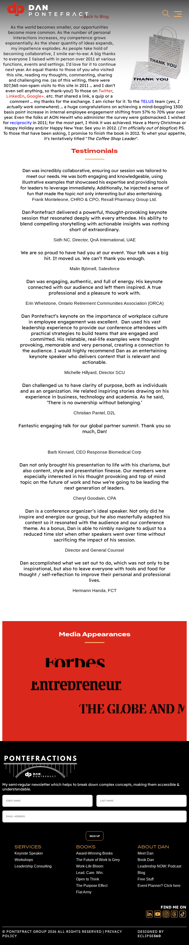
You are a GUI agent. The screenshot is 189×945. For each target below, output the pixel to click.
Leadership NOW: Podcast (159, 866)
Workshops (24, 860)
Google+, (36, 96)
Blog (141, 873)
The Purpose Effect (91, 886)
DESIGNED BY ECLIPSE (151, 933)
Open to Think (87, 879)
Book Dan (146, 860)
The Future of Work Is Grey (98, 860)
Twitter (105, 90)
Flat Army (84, 892)
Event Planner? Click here (159, 886)
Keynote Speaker (29, 853)
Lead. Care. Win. (89, 873)
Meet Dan (146, 853)
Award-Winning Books (94, 853)
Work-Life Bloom (89, 866)
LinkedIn (15, 96)
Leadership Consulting (33, 866)
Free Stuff (146, 879)
